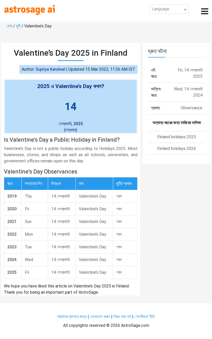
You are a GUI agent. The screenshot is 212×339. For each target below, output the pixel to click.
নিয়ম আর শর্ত (122, 316)
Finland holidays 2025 (176, 136)
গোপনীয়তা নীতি (144, 316)
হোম (9, 26)
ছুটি (18, 26)
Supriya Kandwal (50, 69)
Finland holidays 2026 (176, 148)
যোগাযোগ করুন (100, 316)
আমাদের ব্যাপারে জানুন (72, 316)
